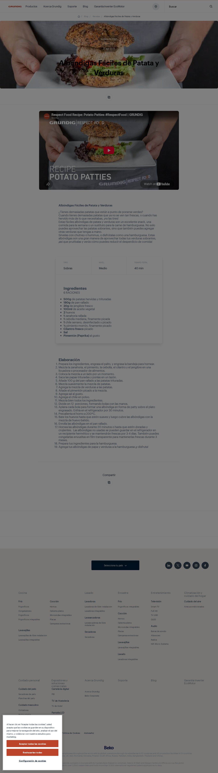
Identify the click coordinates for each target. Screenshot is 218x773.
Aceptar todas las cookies (32, 743)
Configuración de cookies (32, 760)
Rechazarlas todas (32, 752)
